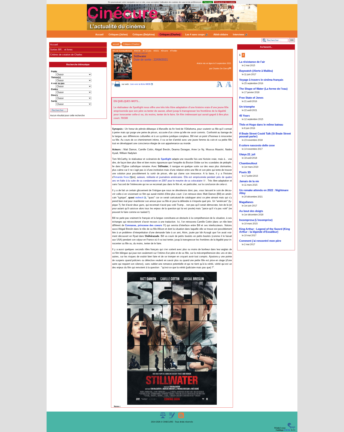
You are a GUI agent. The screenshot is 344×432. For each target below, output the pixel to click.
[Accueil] (172, 29)
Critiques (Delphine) (144, 34)
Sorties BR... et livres (61, 49)
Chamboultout (248, 163)
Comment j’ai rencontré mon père (260, 240)
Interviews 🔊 (240, 34)
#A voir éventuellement (122, 51)
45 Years (244, 115)
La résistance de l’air (252, 61)
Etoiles (54, 89)
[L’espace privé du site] (172, 417)
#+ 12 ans (147, 51)
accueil (116, 44)
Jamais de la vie (249, 181)
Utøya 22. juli (247, 154)
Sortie (54, 101)
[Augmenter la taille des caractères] (219, 86)
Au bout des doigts (251, 211)
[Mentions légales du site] (163, 417)
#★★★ (137, 51)
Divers (54, 95)
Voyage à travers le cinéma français (261, 79)
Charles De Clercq (221, 68)
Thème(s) (56, 77)
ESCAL (287, 430)
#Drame (164, 51)
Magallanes (246, 202)
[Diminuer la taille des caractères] (228, 86)
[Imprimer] (117, 86)
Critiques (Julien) (118, 34)
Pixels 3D (245, 172)
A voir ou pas (57, 83)
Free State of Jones (251, 97)
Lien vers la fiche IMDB (140, 84)
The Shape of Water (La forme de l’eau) (263, 88)
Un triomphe (247, 106)
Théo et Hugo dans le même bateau (261, 124)
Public (54, 71)
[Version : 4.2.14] (291, 428)
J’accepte (208, 2)
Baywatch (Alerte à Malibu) (256, 70)
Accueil (99, 34)
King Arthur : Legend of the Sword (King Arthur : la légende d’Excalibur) (264, 230)
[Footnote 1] (204, 181)
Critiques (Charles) (170, 34)
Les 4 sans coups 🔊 (196, 34)
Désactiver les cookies (225, 2)
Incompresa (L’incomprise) (256, 220)
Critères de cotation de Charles (66, 54)
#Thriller (173, 51)
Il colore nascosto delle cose (257, 145)
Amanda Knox (121, 177)
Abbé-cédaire (220, 34)
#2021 (156, 51)
